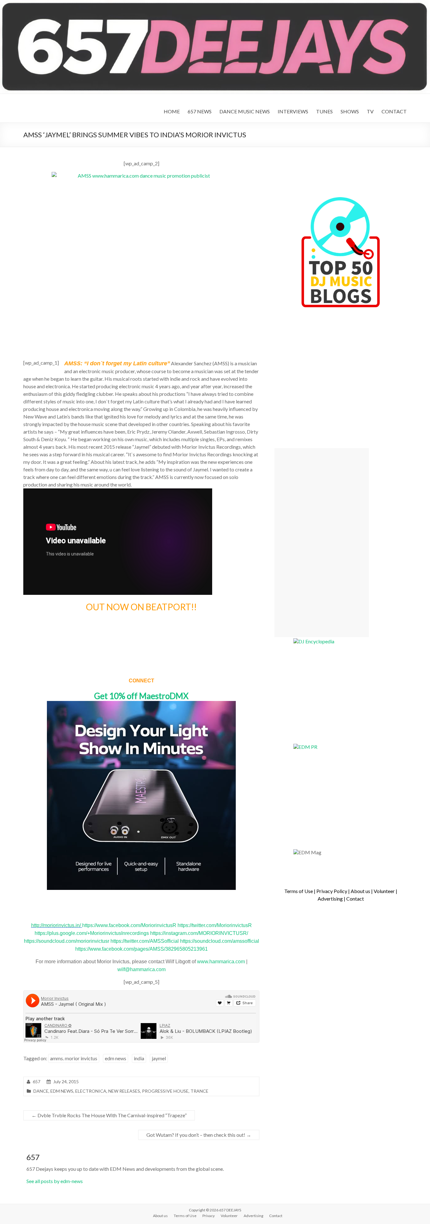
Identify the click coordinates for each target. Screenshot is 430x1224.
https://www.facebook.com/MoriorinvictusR (130, 925)
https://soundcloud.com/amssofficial (219, 941)
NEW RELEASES (124, 1091)
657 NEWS (200, 111)
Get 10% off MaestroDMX (141, 696)
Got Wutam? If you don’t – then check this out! (198, 1135)
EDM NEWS (61, 1091)
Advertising (330, 899)
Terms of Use (298, 891)
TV (370, 111)
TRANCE (199, 1091)
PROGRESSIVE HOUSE (165, 1091)
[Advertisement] (321, 542)
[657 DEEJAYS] (215, 3)
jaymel (159, 1058)
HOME (172, 111)
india (139, 1058)
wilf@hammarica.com (141, 969)
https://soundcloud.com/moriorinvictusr (67, 941)
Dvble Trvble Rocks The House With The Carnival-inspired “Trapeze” (109, 1115)
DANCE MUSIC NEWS (244, 111)
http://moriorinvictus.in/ (56, 925)
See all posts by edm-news (54, 1181)
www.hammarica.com (221, 961)
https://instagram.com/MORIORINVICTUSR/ (199, 933)
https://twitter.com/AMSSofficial (145, 941)
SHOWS (350, 111)
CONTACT (394, 111)
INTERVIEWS (293, 111)
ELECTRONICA (90, 1091)
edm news (115, 1058)
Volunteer (384, 891)
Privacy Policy (331, 891)
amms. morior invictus (73, 1058)
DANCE (40, 1091)
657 (36, 1081)
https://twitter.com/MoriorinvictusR (215, 925)
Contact (355, 899)
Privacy (208, 1215)
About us (360, 891)
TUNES (324, 111)
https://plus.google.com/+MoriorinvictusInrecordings (92, 933)
